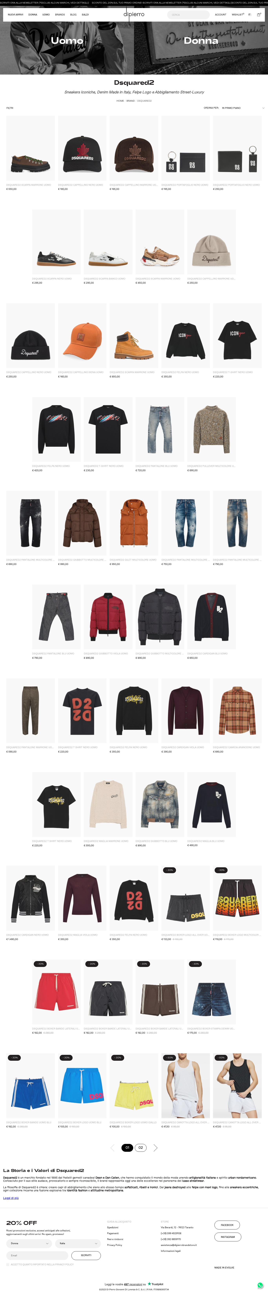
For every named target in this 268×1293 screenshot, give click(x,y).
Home (120, 101)
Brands (60, 14)
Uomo (46, 15)
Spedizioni (112, 1227)
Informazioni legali (171, 1251)
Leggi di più (11, 1198)
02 (143, 1148)
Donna (32, 15)
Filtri (9, 108)
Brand (131, 101)
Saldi (85, 15)
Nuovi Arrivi (15, 15)
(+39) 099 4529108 (171, 1233)
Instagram (228, 1237)
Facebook (227, 1225)
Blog (73, 14)
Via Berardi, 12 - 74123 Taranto (177, 1227)
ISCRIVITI (86, 1255)
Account (220, 15)
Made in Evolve (224, 1268)
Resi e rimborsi (115, 1239)
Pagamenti (113, 1233)
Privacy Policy (114, 1245)
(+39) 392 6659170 (171, 1239)
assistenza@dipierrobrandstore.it (179, 1245)
